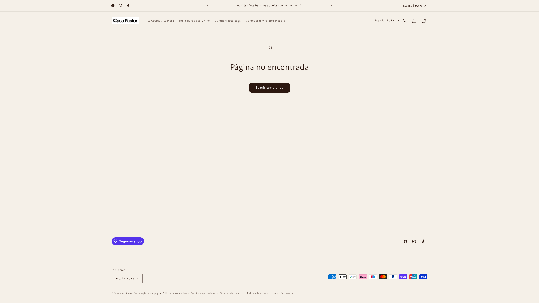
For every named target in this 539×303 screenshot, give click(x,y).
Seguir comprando (269, 87)
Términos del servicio (231, 293)
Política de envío (256, 293)
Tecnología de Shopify (146, 293)
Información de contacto (283, 293)
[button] (405, 20)
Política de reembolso (175, 293)
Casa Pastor (127, 293)
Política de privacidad (203, 293)
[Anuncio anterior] (207, 6)
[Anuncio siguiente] (331, 6)
